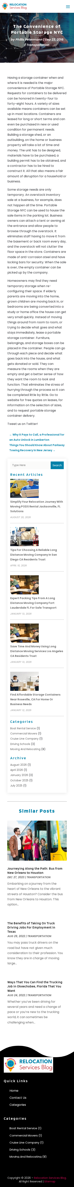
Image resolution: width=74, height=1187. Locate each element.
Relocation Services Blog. (50, 1178)
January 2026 (19, 775)
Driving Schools (20, 744)
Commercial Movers (23, 733)
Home (13, 1090)
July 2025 (16, 785)
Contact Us (17, 1098)
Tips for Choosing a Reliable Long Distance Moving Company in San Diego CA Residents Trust (33, 554)
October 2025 (19, 780)
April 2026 (16, 770)
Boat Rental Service (23, 728)
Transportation (37, 45)
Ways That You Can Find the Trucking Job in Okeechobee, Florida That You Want (34, 986)
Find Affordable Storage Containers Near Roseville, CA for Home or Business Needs (35, 699)
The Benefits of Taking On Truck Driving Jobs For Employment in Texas (31, 927)
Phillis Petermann (29, 39)
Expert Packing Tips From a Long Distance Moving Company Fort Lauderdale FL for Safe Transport (33, 603)
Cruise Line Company (24, 739)
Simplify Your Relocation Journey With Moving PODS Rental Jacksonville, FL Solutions (36, 506)
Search (57, 465)
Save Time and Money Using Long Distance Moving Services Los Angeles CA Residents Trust (36, 651)
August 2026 (18, 765)
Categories (17, 1105)
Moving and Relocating (25, 749)
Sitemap (49, 1181)
